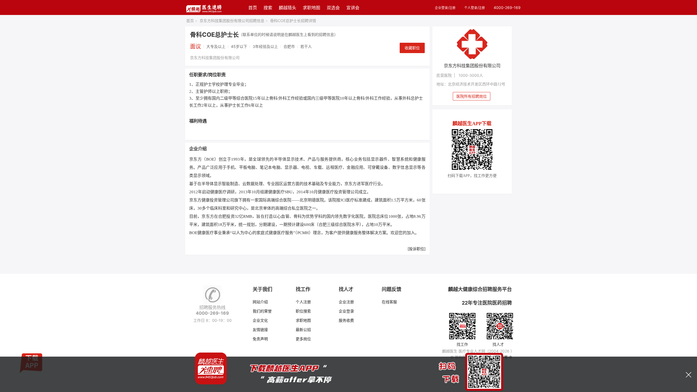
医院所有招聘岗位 (471, 96)
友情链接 (260, 329)
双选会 (333, 7)
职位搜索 (303, 311)
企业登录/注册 (445, 8)
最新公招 (303, 329)
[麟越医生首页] (203, 7)
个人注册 (303, 301)
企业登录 (346, 311)
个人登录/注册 (474, 8)
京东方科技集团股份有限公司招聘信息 (234, 20)
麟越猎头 (287, 7)
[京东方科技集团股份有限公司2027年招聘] (472, 44)
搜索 (268, 7)
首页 (252, 7)
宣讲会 (352, 7)
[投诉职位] (417, 248)
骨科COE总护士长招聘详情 (293, 20)
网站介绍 (260, 301)
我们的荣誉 (262, 311)
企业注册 (346, 301)
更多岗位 (303, 338)
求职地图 (311, 7)
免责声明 (260, 338)
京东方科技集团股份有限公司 (215, 57)
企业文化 (260, 320)
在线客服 (389, 301)
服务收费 (346, 320)
